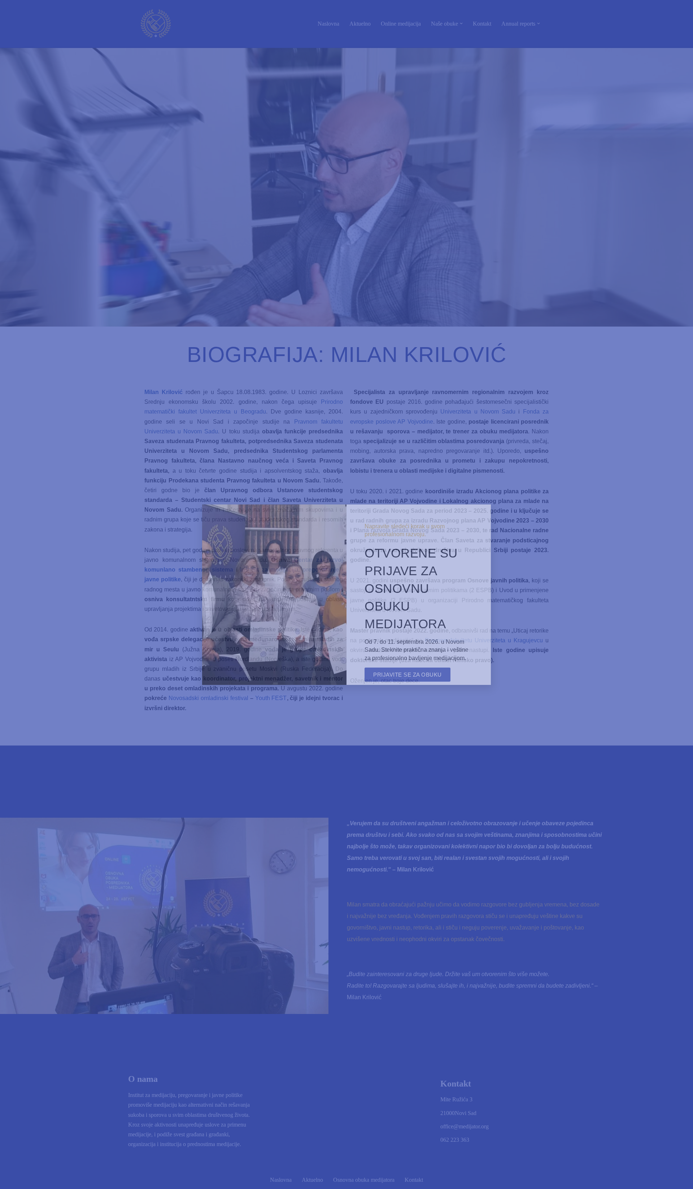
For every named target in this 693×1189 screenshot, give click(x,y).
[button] (481, 514)
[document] (346, 594)
